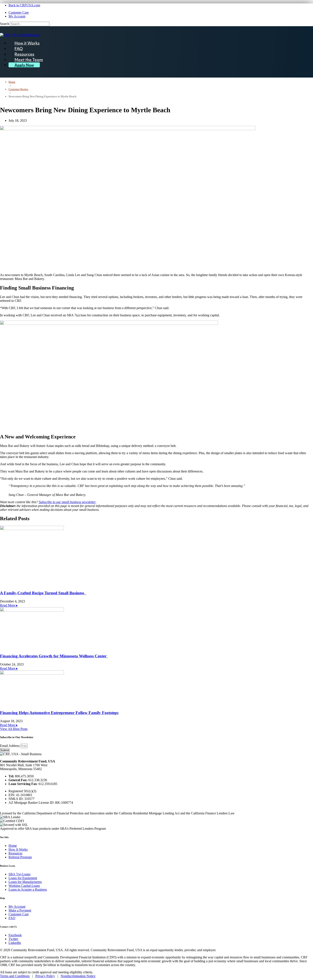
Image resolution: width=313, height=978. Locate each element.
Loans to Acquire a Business (28, 889)
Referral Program (20, 857)
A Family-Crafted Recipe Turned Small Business (43, 593)
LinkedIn (15, 943)
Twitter (13, 939)
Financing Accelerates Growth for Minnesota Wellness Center (54, 656)
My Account (17, 16)
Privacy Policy (45, 976)
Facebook (15, 935)
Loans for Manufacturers (25, 882)
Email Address (10, 746)
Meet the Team (28, 59)
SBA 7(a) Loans (19, 874)
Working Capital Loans (24, 885)
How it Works (27, 43)
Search (4, 24)
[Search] (50, 24)
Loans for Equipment (23, 878)
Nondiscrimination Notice (78, 976)
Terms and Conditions (15, 976)
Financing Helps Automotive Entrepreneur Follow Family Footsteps (59, 712)
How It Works (18, 849)
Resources (24, 54)
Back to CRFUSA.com (24, 5)
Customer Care (19, 12)
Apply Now (24, 64)
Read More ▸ (9, 605)
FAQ (18, 48)
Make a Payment (20, 910)
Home (13, 845)
